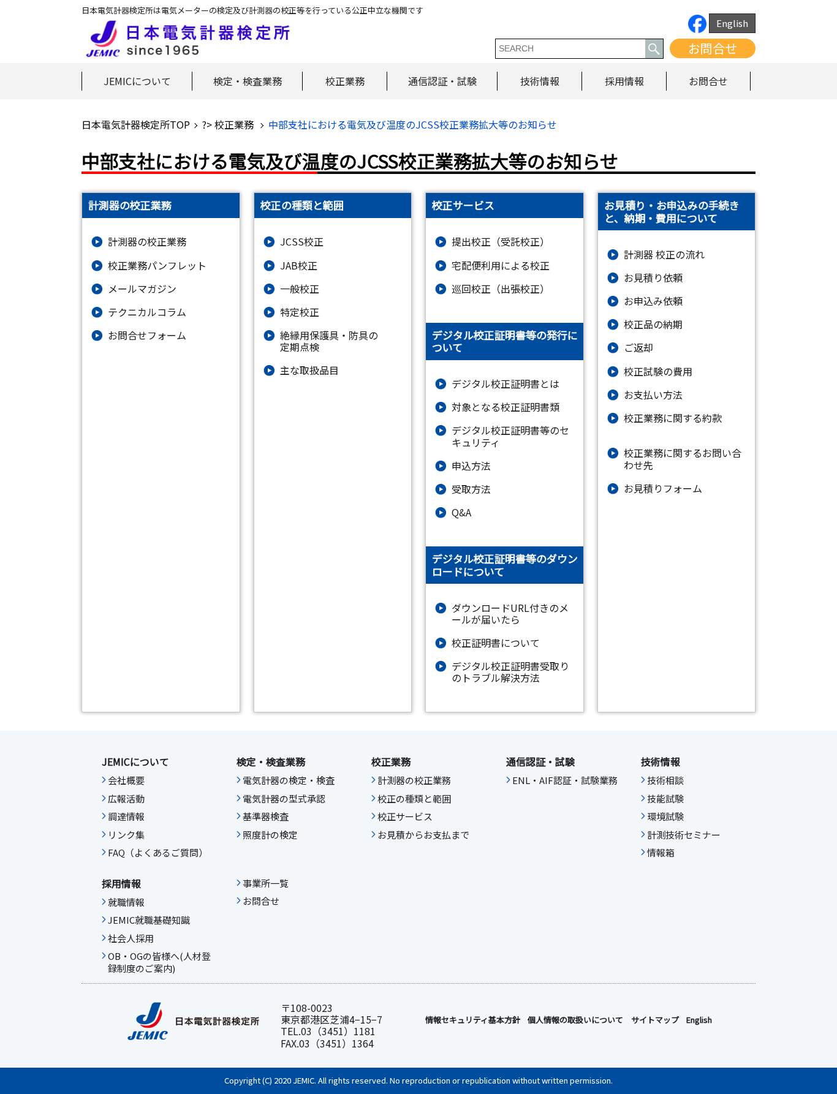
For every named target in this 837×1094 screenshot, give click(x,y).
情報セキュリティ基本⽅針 (472, 1020)
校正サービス (405, 816)
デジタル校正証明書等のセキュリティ (510, 436)
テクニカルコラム (147, 312)
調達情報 (126, 816)
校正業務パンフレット (157, 265)
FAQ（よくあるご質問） (158, 853)
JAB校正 (298, 265)
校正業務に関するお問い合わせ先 (682, 458)
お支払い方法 (653, 395)
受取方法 (471, 489)
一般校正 (299, 289)
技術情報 (539, 81)
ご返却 (638, 347)
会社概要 (126, 780)
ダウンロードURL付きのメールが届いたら (510, 613)
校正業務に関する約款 (673, 418)
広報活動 (126, 799)
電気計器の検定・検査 (289, 780)
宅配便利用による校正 (501, 265)
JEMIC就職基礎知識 (149, 920)
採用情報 (624, 81)
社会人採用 (131, 938)
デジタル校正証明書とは (505, 384)
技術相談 (665, 780)
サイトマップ (655, 1020)
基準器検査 (266, 816)
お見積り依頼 (653, 278)
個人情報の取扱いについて (575, 1020)
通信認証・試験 (442, 81)
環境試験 (665, 816)
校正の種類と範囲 (414, 799)
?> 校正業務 (229, 124)
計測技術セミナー (684, 835)
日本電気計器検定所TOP (135, 124)
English (732, 23)
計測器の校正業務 (147, 241)
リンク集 (126, 835)
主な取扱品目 (309, 370)
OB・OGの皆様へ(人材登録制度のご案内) (159, 962)
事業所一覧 (266, 883)
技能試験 (665, 799)
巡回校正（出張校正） (501, 289)
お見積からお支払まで (423, 835)
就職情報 (126, 902)
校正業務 (345, 81)
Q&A (461, 512)
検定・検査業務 (247, 81)
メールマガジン (142, 289)
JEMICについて (137, 81)
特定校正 (299, 312)
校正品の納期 (653, 324)
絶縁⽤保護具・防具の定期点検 (329, 341)
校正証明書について (496, 643)
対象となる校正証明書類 (505, 407)
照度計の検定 (270, 835)
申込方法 (471, 466)
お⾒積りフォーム (663, 488)
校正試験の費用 (658, 371)
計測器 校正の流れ (664, 254)
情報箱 (661, 853)
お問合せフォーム (147, 335)
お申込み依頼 (653, 301)
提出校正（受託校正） (501, 241)
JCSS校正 (302, 241)
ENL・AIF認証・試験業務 (565, 780)
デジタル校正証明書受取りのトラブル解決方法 (510, 672)
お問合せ (712, 48)
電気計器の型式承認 (284, 799)
